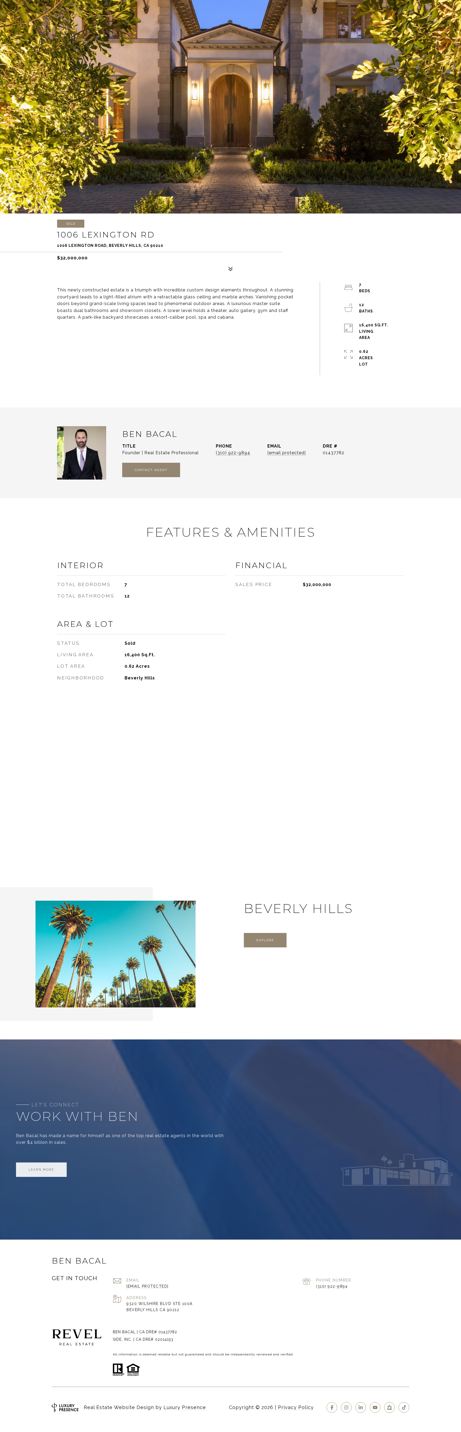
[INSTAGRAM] (346, 1407)
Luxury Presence (185, 1407)
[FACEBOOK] (332, 1407)
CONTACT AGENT (151, 470)
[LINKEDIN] (360, 1407)
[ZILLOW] (389, 1407)
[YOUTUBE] (375, 1407)
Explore (265, 940)
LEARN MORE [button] (41, 1170)
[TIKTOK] (404, 1407)
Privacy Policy (296, 1407)
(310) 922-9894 (233, 452)
